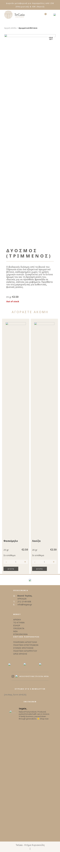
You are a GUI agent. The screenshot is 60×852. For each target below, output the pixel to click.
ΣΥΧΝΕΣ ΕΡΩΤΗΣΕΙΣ (23, 647)
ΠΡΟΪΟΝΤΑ (18, 628)
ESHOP (16, 625)
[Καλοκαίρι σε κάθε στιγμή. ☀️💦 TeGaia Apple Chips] (30, 736)
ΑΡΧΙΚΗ (17, 619)
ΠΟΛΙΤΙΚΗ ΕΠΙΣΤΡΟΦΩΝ (25, 645)
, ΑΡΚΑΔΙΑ (24, 597)
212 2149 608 (24, 601)
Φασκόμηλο (10, 541)
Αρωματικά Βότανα (28, 28)
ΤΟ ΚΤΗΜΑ (19, 622)
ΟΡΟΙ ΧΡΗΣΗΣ (20, 653)
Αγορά (11, 569)
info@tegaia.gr (24, 604)
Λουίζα (36, 541)
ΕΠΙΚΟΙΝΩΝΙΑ (20, 634)
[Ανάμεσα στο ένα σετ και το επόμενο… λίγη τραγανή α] (30, 820)
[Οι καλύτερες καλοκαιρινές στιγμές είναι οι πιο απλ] (30, 762)
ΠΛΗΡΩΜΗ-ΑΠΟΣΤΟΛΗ (25, 642)
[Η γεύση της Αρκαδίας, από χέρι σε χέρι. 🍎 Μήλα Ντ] (30, 790)
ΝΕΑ (15, 631)
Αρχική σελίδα (10, 28)
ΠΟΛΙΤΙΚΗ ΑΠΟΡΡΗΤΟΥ (25, 650)
